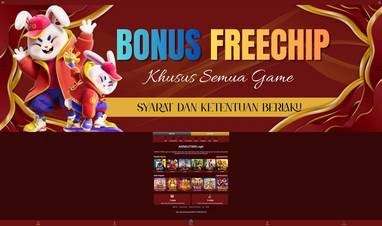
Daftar (210, 134)
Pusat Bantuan (183, 207)
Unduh (114, 224)
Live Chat (344, 224)
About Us (175, 207)
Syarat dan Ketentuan (195, 207)
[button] (3, 68)
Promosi (267, 224)
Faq (203, 207)
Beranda (38, 224)
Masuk (172, 134)
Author (207, 207)
